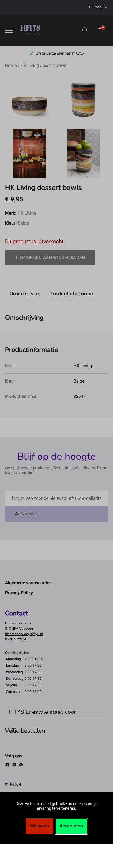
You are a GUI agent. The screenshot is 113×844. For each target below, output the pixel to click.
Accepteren (71, 825)
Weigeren (39, 825)
